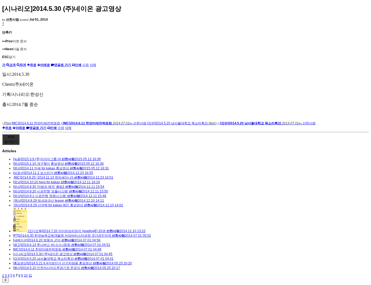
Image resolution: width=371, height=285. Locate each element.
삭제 (93, 65)
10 (26, 275)
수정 (85, 65)
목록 (10, 139)
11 (30, 275)
